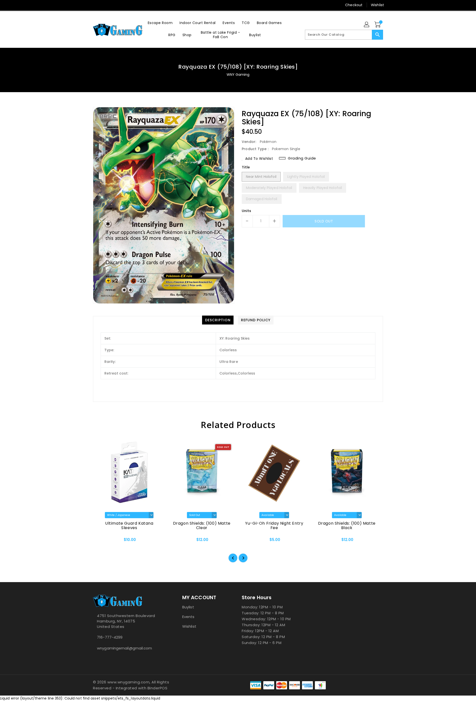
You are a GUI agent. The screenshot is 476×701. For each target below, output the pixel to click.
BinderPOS (158, 688)
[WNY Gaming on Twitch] (114, 5)
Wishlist (377, 4)
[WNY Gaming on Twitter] (95, 5)
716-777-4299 (109, 637)
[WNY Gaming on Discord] (105, 5)
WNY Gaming (238, 74)
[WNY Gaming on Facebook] (86, 5)
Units (246, 211)
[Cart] (378, 25)
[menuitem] (160, 23)
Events (188, 616)
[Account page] (367, 25)
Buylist (188, 607)
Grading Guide (302, 158)
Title (246, 167)
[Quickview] (101, 541)
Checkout (353, 4)
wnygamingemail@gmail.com (124, 648)
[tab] (218, 320)
